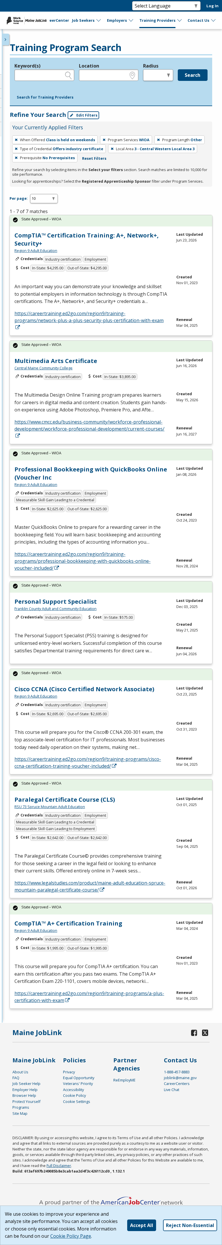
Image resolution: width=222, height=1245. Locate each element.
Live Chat (171, 1089)
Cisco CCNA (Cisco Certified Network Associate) (84, 689)
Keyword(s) (27, 66)
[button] (45, 97)
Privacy (69, 1072)
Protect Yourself (26, 1101)
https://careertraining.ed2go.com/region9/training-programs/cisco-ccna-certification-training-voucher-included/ (87, 762)
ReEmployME (124, 1080)
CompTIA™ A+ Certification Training (68, 923)
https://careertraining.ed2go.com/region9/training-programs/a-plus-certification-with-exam (89, 996)
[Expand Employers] (131, 20)
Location (89, 66)
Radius (150, 66)
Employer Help (25, 1089)
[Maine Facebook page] (194, 1032)
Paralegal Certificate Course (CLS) (64, 799)
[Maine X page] (205, 1032)
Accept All (141, 1225)
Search (192, 75)
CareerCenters (177, 1083)
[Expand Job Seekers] (98, 20)
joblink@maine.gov (180, 1077)
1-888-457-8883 (177, 1072)
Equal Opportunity (78, 1077)
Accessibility (73, 1089)
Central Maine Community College (43, 368)
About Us (20, 1072)
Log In (212, 5)
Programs (20, 1107)
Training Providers (157, 20)
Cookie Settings (76, 1101)
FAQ (15, 1077)
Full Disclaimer (59, 1165)
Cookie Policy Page (70, 1236)
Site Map (19, 1113)
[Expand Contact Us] (213, 20)
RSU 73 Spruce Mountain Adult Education (49, 806)
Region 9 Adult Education (35, 250)
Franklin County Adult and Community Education (55, 608)
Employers (117, 20)
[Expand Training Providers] (179, 20)
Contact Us (198, 20)
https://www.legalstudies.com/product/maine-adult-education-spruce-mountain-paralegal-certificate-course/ (89, 886)
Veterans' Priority (78, 1083)
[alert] (111, 220)
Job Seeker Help (26, 1083)
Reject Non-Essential (190, 1225)
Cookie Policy (74, 1095)
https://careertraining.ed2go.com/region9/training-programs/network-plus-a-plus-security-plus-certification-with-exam (89, 317)
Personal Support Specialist (55, 601)
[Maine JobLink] (27, 20)
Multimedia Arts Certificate (55, 361)
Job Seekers (83, 20)
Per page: (19, 198)
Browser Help (24, 1095)
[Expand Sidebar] (5, 39)
